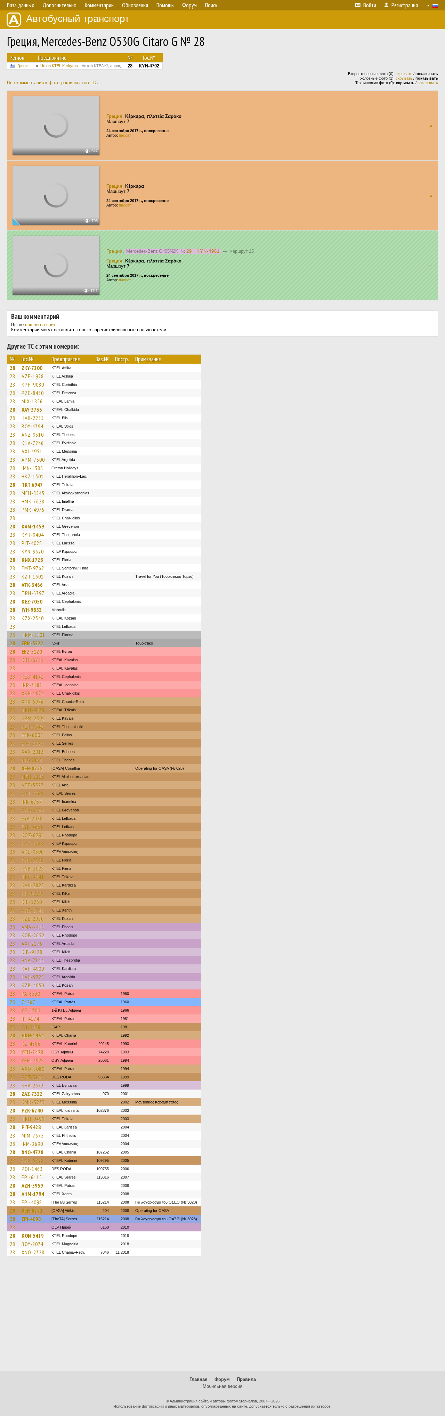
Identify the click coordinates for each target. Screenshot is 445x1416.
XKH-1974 (33, 693)
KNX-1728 (32, 559)
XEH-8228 (32, 768)
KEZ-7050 (32, 601)
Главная (198, 1379)
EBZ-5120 (32, 651)
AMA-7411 (33, 926)
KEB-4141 (33, 676)
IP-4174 (30, 1018)
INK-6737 (32, 801)
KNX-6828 (33, 1160)
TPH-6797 (33, 593)
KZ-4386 (31, 1043)
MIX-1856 (32, 401)
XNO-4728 (32, 1152)
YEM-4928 (33, 1060)
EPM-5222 (32, 643)
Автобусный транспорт (77, 18)
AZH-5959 (32, 1185)
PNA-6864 (33, 810)
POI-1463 (32, 1168)
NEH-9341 (33, 726)
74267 (28, 1001)
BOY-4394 (32, 426)
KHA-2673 (33, 1085)
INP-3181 (32, 684)
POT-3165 (33, 1077)
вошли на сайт (40, 324)
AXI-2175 (32, 943)
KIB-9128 (32, 951)
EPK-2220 (32, 743)
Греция (23, 66)
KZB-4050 (33, 985)
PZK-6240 (32, 1110)
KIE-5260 (32, 901)
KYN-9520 (33, 551)
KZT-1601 (33, 576)
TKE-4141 (33, 876)
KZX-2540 (33, 618)
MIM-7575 (33, 1135)
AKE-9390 (33, 851)
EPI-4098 (32, 1202)
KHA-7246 (33, 442)
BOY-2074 (32, 1243)
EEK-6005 (32, 734)
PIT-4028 (32, 543)
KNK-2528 (33, 860)
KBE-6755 (33, 659)
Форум (222, 1379)
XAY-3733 (32, 409)
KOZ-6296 (33, 835)
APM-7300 (33, 459)
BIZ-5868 (32, 759)
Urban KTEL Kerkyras (80, 66)
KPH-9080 (33, 384)
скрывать (404, 74)
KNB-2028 (33, 868)
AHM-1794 (33, 1193)
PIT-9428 (31, 1127)
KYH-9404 (33, 534)
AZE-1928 (33, 376)
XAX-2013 (33, 751)
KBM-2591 (33, 718)
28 (12, 367)
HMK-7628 (33, 501)
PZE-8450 (33, 392)
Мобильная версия (222, 1386)
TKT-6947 (32, 484)
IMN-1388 (32, 467)
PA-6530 (31, 993)
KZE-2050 (33, 918)
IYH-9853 (32, 609)
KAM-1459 (33, 526)
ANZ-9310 (33, 434)
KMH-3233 (33, 1102)
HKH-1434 (33, 1035)
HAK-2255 (33, 417)
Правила (246, 1379)
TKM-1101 (33, 634)
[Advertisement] (222, 1317)
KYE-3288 (32, 843)
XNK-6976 (33, 701)
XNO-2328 (33, 1252)
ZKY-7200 (32, 367)
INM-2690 (32, 1143)
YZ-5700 (31, 1010)
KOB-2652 (33, 935)
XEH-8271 (32, 1210)
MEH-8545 (33, 492)
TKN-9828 (33, 709)
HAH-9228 (33, 976)
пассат (125, 135)
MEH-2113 (33, 776)
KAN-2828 (33, 885)
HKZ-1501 (33, 476)
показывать (428, 83)
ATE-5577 (33, 785)
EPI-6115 (32, 1177)
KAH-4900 (33, 968)
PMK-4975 (33, 509)
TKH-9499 (33, 1118)
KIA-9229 (32, 893)
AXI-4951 (32, 451)
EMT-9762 (33, 568)
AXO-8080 (33, 1068)
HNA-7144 (33, 960)
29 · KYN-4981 (203, 251)
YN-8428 (31, 1026)
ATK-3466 (32, 584)
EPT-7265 (32, 793)
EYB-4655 (32, 826)
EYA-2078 (32, 818)
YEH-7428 (32, 1052)
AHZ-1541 (33, 910)
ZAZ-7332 (32, 1093)
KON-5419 (33, 1235)
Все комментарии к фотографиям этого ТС (52, 82)
